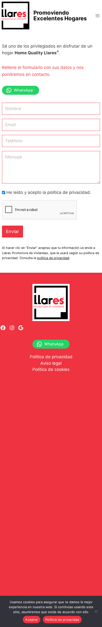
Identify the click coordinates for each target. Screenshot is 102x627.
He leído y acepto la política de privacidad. (48, 192)
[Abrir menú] (97, 15)
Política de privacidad (51, 356)
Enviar (12, 231)
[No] (95, 611)
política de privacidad (53, 258)
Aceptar (31, 620)
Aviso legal (51, 363)
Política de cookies (51, 369)
